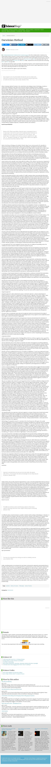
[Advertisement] (25, 11)
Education (37, 29)
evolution (8, 585)
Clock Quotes (5, 711)
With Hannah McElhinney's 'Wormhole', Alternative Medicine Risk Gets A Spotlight (20, 663)
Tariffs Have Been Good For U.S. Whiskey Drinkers (14, 659)
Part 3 (8, 61)
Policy (42, 29)
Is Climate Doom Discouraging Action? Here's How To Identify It (17, 664)
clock (4, 35)
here (25, 59)
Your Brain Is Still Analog (8, 662)
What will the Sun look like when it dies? (24, 729)
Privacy (22, 758)
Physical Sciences (13, 29)
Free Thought (26, 31)
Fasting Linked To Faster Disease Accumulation (13, 660)
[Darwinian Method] (15, 55)
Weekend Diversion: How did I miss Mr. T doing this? (8, 729)
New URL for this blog (7, 681)
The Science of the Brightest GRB (41, 729)
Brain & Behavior (11, 31)
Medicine (4, 31)
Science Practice (28, 585)
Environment (21, 29)
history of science (14, 585)
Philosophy (21, 585)
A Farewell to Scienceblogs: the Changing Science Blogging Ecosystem (18, 695)
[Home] (10, 26)
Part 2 (3, 61)
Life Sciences (5, 29)
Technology (19, 31)
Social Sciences (30, 29)
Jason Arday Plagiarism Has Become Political (12, 672)
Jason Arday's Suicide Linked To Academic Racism (13, 673)
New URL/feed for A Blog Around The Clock (12, 689)
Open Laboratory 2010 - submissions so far (11, 703)
